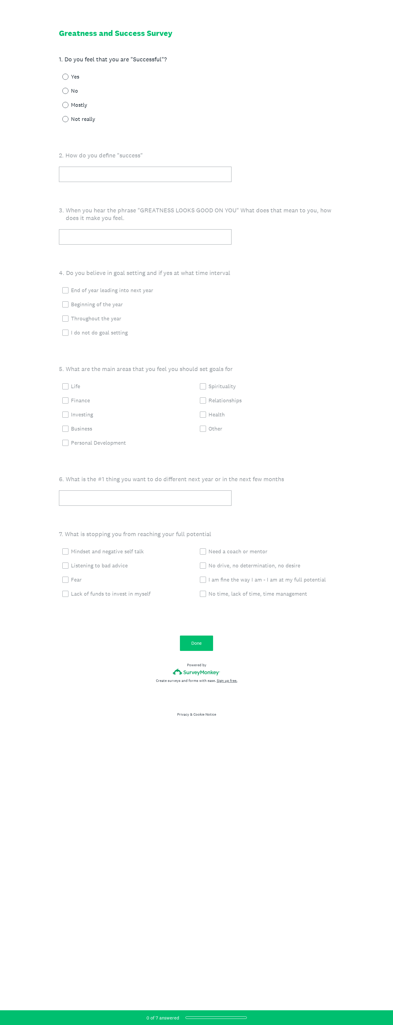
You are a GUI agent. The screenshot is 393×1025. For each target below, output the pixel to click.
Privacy (183, 714)
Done (196, 643)
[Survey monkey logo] (196, 672)
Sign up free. (227, 680)
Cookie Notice (204, 714)
